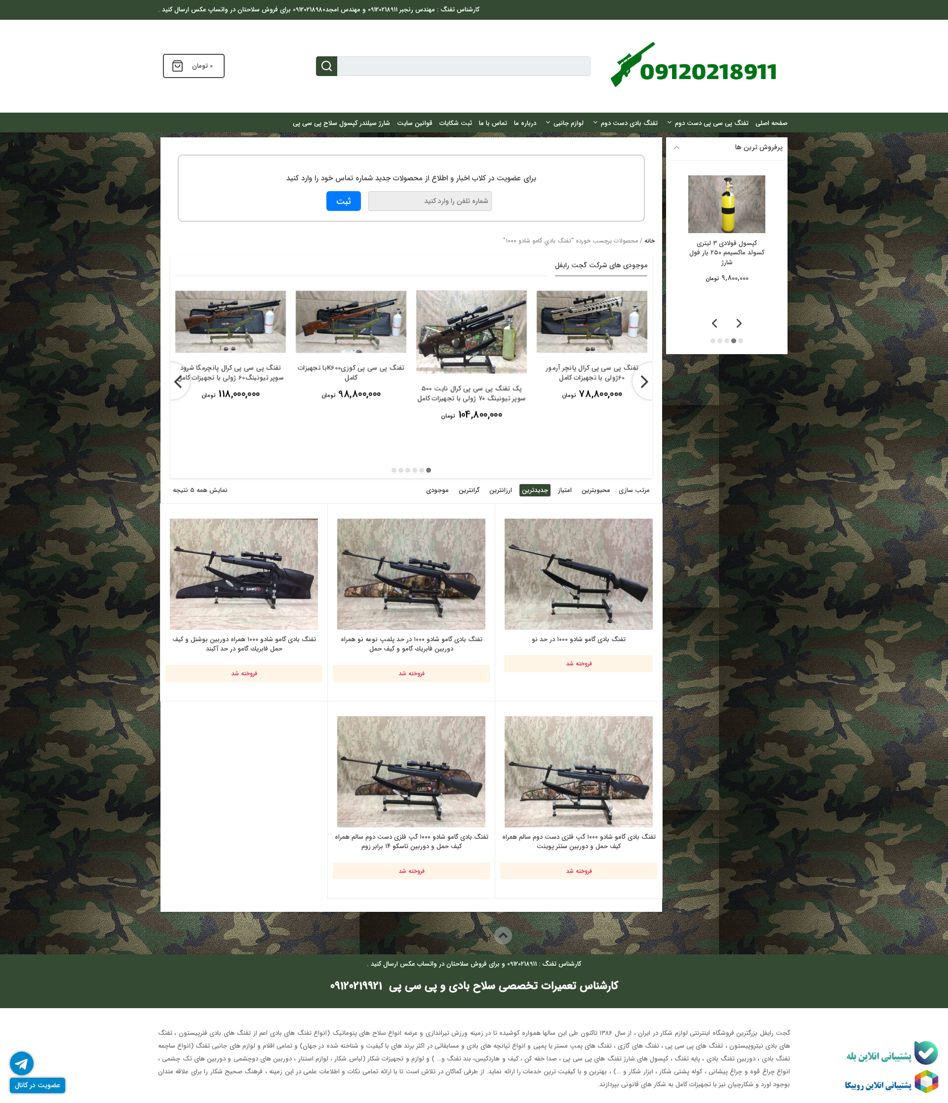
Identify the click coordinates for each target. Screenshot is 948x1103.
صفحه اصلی (771, 123)
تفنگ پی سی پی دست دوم (712, 123)
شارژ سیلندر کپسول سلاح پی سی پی (341, 123)
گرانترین (469, 490)
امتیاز (565, 490)
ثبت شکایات (455, 123)
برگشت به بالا (465, 935)
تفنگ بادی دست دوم (629, 123)
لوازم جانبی (568, 123)
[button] (428, 470)
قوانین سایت (415, 123)
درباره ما (525, 123)
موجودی (437, 490)
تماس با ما (493, 123)
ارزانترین (500, 490)
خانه (649, 240)
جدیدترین (535, 490)
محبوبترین (596, 490)
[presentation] (171, 381)
